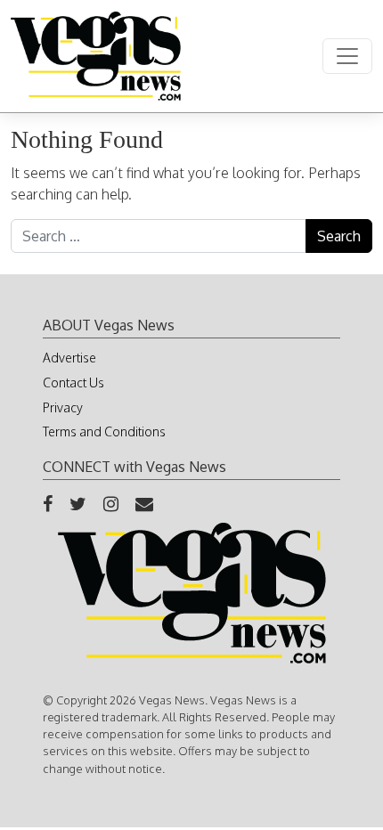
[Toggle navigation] (347, 56)
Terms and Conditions (104, 431)
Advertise (69, 357)
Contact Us (73, 382)
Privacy (63, 407)
